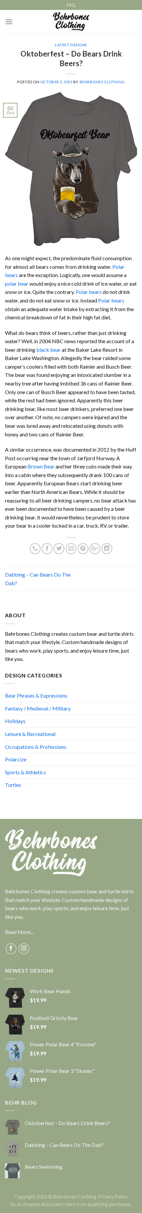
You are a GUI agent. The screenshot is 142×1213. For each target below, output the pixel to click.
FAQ (71, 5)
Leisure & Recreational (30, 734)
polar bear (16, 283)
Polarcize (15, 759)
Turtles (13, 785)
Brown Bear (40, 466)
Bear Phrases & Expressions (36, 695)
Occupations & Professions (35, 747)
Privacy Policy (112, 1196)
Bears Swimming (43, 1166)
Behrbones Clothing (102, 82)
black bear (48, 349)
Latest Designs (71, 45)
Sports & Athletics (25, 772)
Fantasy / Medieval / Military (38, 708)
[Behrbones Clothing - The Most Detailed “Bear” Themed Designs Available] (71, 21)
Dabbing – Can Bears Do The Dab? (64, 1145)
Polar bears (89, 292)
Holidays (15, 721)
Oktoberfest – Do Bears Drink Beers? (67, 1123)
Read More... (19, 932)
